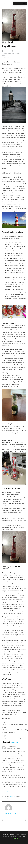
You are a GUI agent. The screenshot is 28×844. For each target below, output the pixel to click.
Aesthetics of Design (8, 834)
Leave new (14, 742)
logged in (12, 797)
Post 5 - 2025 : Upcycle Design (12, 53)
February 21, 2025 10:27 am (13, 748)
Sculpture (4, 55)
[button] (24, 3)
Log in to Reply (6, 792)
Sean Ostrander (17, 51)
